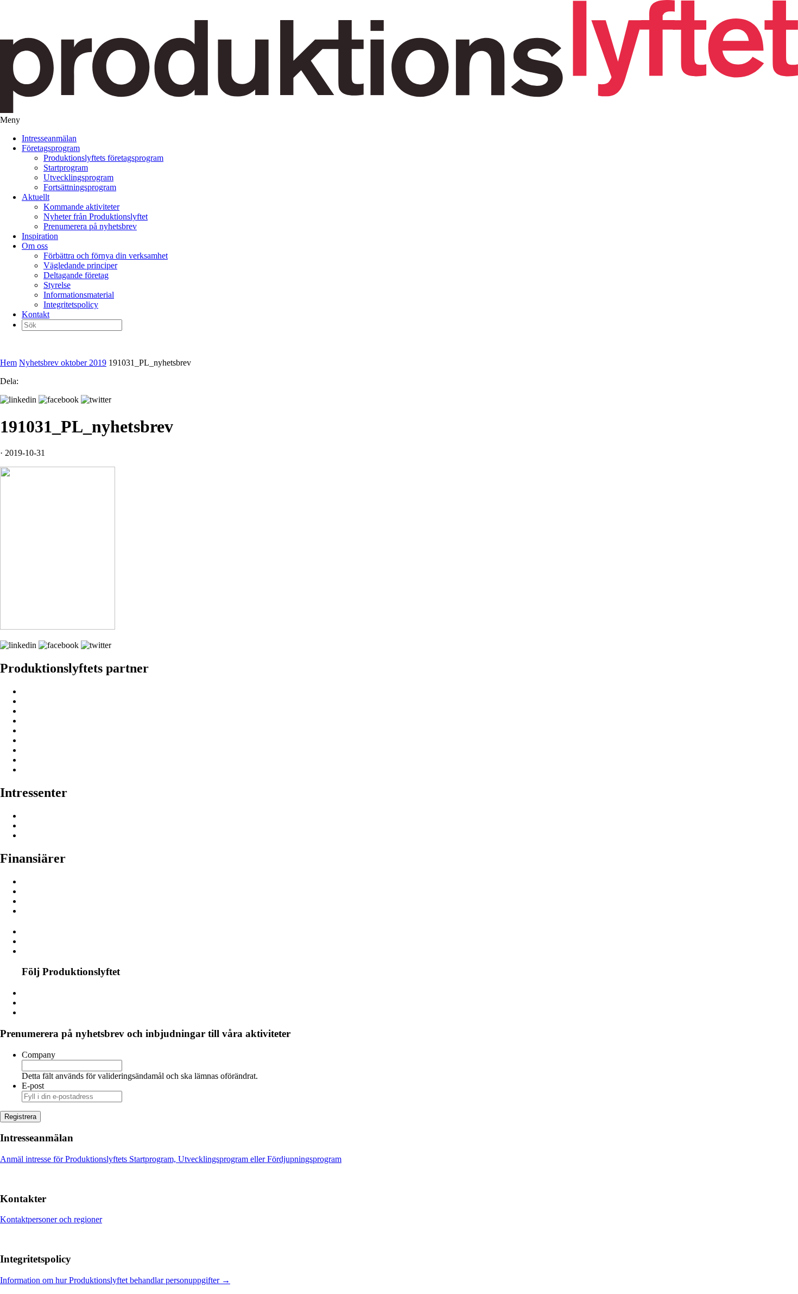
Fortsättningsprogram (79, 187)
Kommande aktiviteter (81, 206)
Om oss (35, 245)
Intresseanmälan (49, 138)
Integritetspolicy (70, 304)
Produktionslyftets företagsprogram (103, 157)
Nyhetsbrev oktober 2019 (62, 362)
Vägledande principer (80, 265)
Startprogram (65, 167)
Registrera (20, 1117)
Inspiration (40, 236)
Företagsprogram (51, 148)
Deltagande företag (76, 275)
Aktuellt (35, 197)
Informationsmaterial (78, 294)
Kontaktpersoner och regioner (51, 1219)
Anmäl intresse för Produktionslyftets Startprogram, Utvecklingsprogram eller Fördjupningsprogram (170, 1159)
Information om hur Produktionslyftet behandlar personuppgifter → (115, 1280)
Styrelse (57, 285)
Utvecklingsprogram (78, 177)
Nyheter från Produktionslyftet (95, 216)
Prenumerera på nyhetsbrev (90, 226)
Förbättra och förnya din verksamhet (105, 255)
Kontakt (35, 314)
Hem (8, 362)
